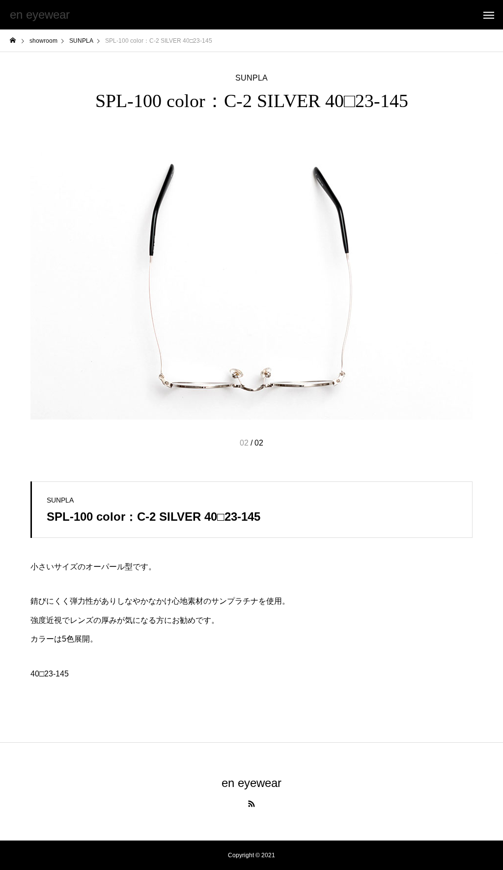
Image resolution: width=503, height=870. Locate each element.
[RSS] (251, 804)
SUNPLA (251, 78)
